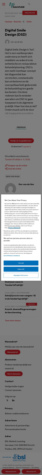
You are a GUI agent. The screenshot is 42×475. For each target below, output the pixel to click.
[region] (21, 237)
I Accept (21, 263)
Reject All (21, 269)
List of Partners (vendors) (12, 255)
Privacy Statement (14, 227)
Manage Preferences (21, 275)
